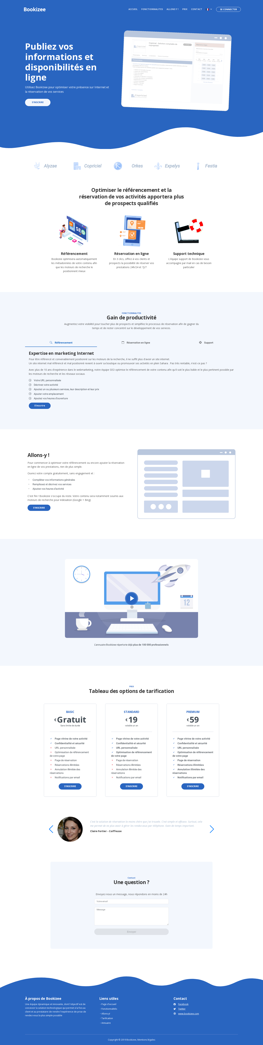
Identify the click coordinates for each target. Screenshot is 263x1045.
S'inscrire (39, 405)
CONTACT (196, 9)
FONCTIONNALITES (152, 9)
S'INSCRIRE (38, 102)
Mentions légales (146, 1039)
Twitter (182, 1008)
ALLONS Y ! (173, 9)
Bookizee (34, 9)
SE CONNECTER (228, 9)
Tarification (107, 1018)
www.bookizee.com (188, 1013)
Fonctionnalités (109, 1008)
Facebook (183, 1004)
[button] (208, 9)
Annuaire (106, 1022)
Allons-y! (105, 1013)
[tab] (61, 342)
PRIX (184, 9)
